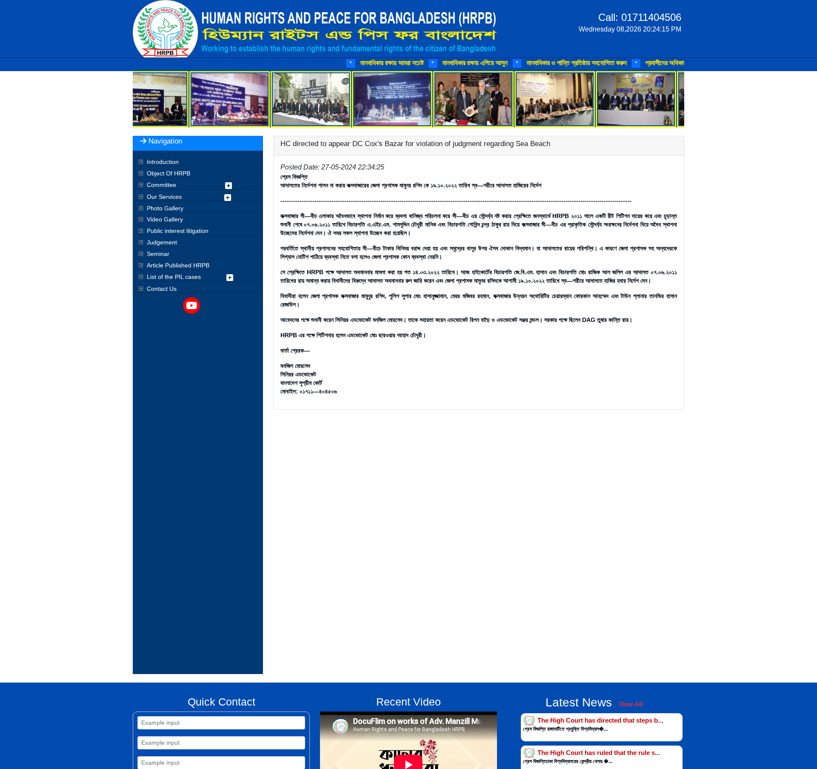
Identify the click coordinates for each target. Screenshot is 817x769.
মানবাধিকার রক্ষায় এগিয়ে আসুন (443, 62)
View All (631, 704)
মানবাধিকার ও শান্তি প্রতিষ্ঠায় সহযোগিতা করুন (544, 62)
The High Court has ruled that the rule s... (598, 752)
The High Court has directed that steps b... (600, 719)
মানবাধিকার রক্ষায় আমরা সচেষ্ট (360, 62)
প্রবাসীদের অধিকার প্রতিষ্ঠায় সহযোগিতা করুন (663, 62)
